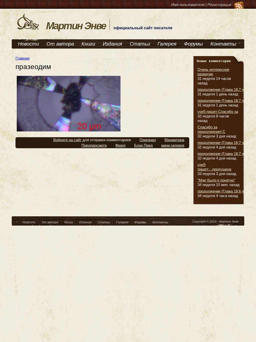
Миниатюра (174, 140)
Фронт (120, 145)
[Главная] (28, 29)
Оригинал (148, 140)
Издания (112, 44)
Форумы (193, 44)
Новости (28, 44)
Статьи (140, 44)
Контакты (223, 44)
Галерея (167, 44)
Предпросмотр (94, 145)
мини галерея (172, 145)
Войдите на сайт (67, 140)
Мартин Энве (76, 25)
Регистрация (219, 5)
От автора (60, 44)
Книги (88, 44)
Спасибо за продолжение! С (211, 129)
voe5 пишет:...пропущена (214, 166)
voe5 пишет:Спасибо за (218, 111)
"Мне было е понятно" (216, 180)
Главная (23, 58)
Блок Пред (143, 145)
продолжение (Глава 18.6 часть (225, 191)
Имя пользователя (187, 5)
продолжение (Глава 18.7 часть (225, 89)
